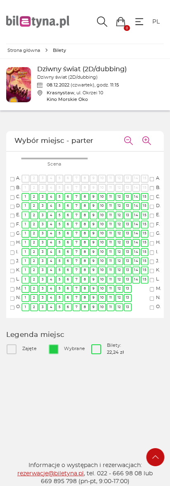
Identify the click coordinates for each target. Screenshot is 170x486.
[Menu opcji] (139, 21)
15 (144, 197)
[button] (121, 21)
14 (136, 197)
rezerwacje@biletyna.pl (50, 474)
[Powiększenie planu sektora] (146, 141)
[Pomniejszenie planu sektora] (128, 141)
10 (102, 197)
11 (110, 197)
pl (156, 22)
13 (127, 197)
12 (118, 197)
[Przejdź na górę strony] (155, 457)
